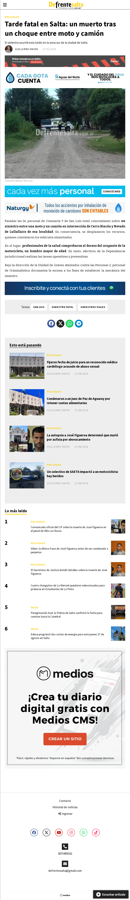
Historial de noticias (65, 807)
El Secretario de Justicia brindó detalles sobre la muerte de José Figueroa (69, 571)
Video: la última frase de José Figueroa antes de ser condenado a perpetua (69, 550)
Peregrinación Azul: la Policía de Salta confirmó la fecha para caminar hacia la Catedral (66, 614)
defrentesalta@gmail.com (65, 871)
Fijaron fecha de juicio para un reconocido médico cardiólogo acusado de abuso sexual (82, 364)
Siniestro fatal (62, 307)
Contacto (65, 801)
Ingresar (66, 814)
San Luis (39, 307)
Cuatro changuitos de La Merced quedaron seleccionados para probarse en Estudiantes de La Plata (68, 587)
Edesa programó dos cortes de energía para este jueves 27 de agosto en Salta (67, 636)
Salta (34, 607)
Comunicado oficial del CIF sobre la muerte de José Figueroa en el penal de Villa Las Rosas (68, 529)
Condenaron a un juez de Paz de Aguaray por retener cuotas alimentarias (78, 400)
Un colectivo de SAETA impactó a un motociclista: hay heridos (82, 474)
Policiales (12, 16)
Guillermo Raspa (26, 49)
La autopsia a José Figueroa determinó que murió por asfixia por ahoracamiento (82, 437)
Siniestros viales (93, 307)
